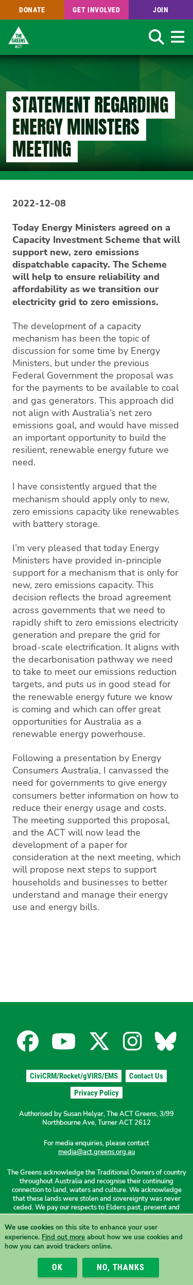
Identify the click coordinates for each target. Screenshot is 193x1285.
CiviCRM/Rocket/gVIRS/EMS (74, 1076)
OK (57, 1267)
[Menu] (177, 37)
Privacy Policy (96, 1093)
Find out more (63, 1237)
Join (161, 10)
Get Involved (96, 10)
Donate (32, 10)
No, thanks (120, 1267)
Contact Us (146, 1076)
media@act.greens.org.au (96, 1152)
